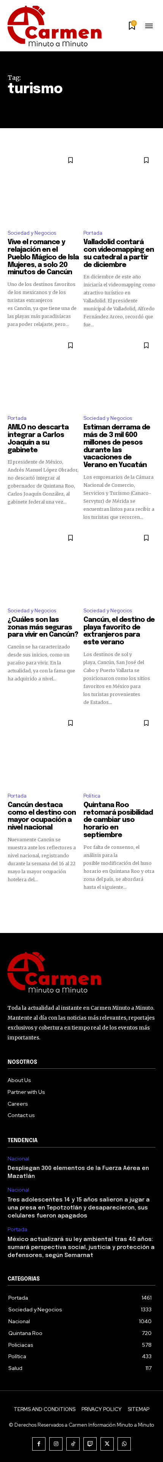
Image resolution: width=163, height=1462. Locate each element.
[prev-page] (12, 904)
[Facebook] (38, 1444)
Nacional (18, 1158)
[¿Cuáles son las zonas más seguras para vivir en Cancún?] (44, 565)
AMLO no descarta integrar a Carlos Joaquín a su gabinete (38, 438)
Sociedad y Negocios (32, 233)
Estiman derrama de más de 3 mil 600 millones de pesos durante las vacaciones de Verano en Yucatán (116, 446)
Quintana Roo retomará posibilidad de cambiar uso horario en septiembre (118, 820)
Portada (92, 233)
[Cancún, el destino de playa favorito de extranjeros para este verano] (119, 565)
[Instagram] (56, 1444)
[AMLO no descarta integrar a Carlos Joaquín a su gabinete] (44, 372)
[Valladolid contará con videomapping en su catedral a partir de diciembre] (119, 187)
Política (91, 796)
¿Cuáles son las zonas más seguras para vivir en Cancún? (43, 628)
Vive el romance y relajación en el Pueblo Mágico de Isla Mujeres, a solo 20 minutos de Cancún (43, 257)
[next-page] (150, 904)
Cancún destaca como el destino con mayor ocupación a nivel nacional (42, 816)
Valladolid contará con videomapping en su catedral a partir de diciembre (118, 253)
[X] (107, 1444)
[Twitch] (90, 1444)
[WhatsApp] (124, 1444)
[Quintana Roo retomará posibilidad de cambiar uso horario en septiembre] (119, 750)
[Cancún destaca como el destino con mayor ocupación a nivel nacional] (44, 750)
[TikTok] (73, 1444)
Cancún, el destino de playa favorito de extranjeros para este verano (119, 631)
